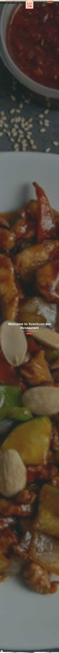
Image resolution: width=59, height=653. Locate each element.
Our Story (15, 2)
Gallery (10, 2)
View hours (24, 0)
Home (7, 2)
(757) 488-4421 (51, 0)
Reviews (45, 2)
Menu (20, 2)
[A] (2, 651)
